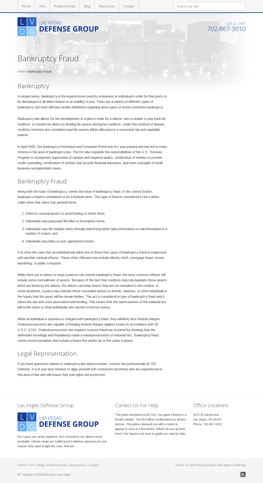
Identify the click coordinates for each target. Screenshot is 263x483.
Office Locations (210, 405)
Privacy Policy (206, 465)
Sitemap (240, 465)
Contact (129, 6)
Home (26, 6)
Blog (87, 6)
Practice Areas (64, 6)
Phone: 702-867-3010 (207, 424)
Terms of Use (184, 465)
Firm (42, 6)
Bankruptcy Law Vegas (56, 474)
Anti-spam (224, 465)
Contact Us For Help (136, 405)
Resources (107, 6)
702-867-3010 (226, 28)
